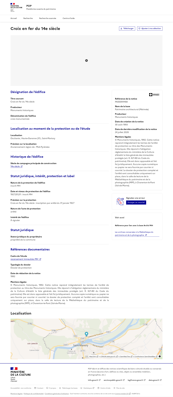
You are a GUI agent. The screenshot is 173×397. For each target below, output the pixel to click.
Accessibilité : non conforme (21, 388)
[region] (86, 339)
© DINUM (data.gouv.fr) (108, 356)
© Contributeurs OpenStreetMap (144, 356)
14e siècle (15, 166)
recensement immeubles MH (24, 259)
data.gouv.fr (154, 380)
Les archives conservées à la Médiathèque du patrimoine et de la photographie (134, 233)
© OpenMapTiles (124, 356)
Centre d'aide (69, 18)
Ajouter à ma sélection (151, 28)
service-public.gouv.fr (113, 380)
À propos (52, 388)
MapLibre (92, 356)
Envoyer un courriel (136, 202)
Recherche (28, 18)
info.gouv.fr (93, 380)
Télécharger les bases (70, 388)
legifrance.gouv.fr (135, 380)
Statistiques (87, 388)
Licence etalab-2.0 (121, 394)
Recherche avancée (47, 18)
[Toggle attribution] (159, 356)
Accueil (14, 18)
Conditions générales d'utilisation (57, 394)
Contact (40, 388)
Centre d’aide (105, 388)
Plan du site (120, 388)
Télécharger (128, 28)
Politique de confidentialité (34, 394)
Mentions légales (17, 394)
